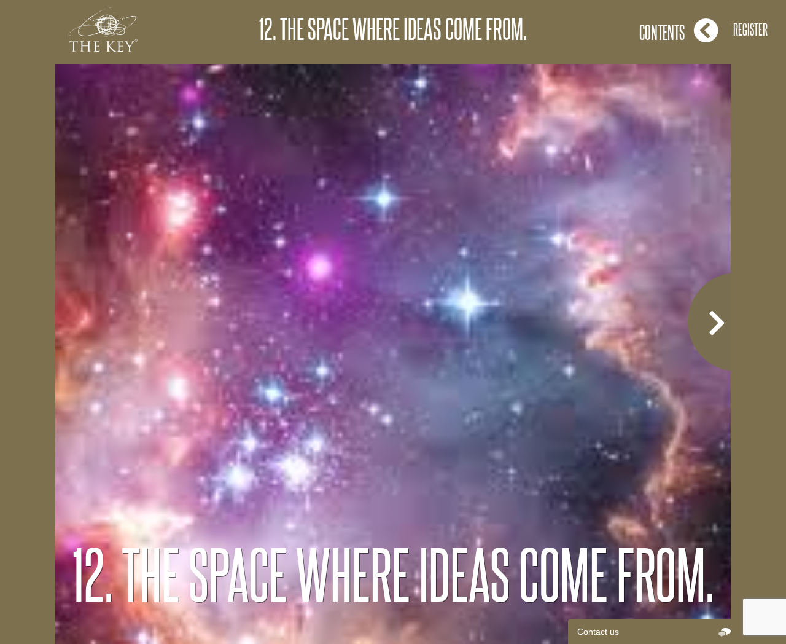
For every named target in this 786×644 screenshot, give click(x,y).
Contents (662, 32)
